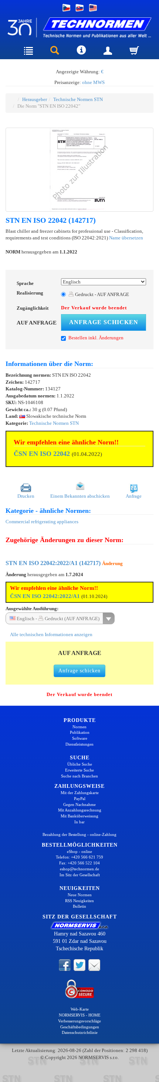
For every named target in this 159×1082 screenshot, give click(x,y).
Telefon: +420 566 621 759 (79, 857)
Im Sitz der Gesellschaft (80, 875)
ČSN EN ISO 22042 (42, 453)
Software (79, 738)
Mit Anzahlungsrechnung (79, 810)
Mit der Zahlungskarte (80, 792)
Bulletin (79, 906)
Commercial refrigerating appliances (42, 521)
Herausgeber (34, 99)
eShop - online (79, 851)
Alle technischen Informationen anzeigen (50, 634)
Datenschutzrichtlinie (80, 1032)
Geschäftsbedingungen (79, 1027)
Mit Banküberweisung (79, 816)
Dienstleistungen (79, 744)
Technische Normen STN (78, 99)
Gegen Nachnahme (79, 804)
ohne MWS (93, 82)
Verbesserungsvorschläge (79, 1021)
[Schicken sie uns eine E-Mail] (94, 964)
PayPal (79, 798)
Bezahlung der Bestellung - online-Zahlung (79, 834)
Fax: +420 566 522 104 (79, 863)
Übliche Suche (79, 764)
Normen (79, 727)
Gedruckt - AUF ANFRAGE (101, 294)
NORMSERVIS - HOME (80, 1015)
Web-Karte (80, 1009)
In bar (79, 822)
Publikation (79, 732)
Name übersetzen (126, 238)
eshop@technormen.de (79, 869)
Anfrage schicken (103, 322)
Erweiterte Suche (79, 770)
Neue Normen (80, 895)
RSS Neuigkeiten (79, 900)
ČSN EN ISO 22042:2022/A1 (45, 596)
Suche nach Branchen (79, 776)
